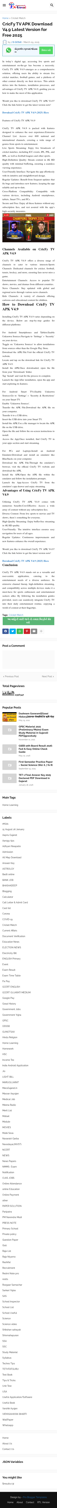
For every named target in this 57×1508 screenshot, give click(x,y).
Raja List (6, 1251)
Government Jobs (11, 1009)
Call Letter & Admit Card (15, 902)
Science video (9, 1324)
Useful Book (8, 1403)
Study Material (10, 1352)
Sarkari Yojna (9, 1290)
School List (8, 1307)
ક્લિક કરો (46, 50)
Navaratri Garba (10, 1138)
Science (6, 1318)
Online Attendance (12, 1183)
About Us (7, 1443)
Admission (7, 852)
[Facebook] (5, 631)
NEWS (5, 1155)
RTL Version (43, 1502)
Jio (3, 1071)
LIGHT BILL (8, 1077)
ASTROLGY (8, 869)
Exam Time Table (11, 975)
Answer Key (8, 863)
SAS (4, 1296)
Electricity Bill (9, 953)
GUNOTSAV (8, 1032)
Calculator (7, 897)
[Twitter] (13, 631)
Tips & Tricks (9, 1380)
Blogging (7, 891)
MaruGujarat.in (9, 1088)
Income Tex (8, 1060)
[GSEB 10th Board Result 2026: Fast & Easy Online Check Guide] (9, 749)
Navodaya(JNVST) (12, 1144)
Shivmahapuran (10, 1335)
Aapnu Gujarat (9, 835)
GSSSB (6, 1026)
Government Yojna (11, 1015)
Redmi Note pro (10, 1273)
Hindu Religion (9, 1037)
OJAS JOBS (8, 1178)
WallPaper (7, 1419)
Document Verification (13, 936)
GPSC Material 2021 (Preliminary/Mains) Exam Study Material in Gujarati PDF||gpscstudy (33, 731)
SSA (4, 1341)
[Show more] (41, 631)
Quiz (4, 1245)
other (5, 1200)
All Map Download (11, 857)
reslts (5, 1279)
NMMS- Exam (9, 1166)
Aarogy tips (8, 840)
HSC (4, 1054)
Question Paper (10, 1240)
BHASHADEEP (9, 885)
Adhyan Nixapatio (11, 846)
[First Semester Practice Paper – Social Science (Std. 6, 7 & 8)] (9, 765)
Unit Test (7, 1386)
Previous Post (12, 676)
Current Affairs (9, 930)
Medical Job (8, 1099)
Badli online (8, 874)
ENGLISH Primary (11, 958)
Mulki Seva (7, 1133)
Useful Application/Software (17, 1397)
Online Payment (10, 1195)
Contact (30, 1502)
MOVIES (6, 1127)
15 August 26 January (13, 829)
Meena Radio (9, 1105)
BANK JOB (7, 880)
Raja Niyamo (9, 1256)
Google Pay (8, 998)
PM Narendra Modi (12, 1217)
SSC (4, 1346)
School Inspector (11, 1301)
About (20, 1502)
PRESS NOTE (9, 1223)
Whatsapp (7, 1425)
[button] (4, 5)
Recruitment (8, 1268)
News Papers (9, 1161)
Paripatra (7, 1211)
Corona (6, 913)
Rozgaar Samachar (12, 1285)
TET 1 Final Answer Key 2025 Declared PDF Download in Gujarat (35, 778)
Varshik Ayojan (9, 1408)
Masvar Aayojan (10, 1093)
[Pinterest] (27, 631)
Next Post (47, 676)
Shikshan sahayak (11, 1329)
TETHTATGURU (10, 1369)
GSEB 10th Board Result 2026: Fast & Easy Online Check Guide (36, 748)
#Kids (5, 824)
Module (6, 1121)
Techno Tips (8, 1363)
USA (4, 1391)
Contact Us (8, 1449)
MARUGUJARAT (10, 1082)
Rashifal (6, 1262)
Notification (8, 1172)
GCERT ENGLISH (11, 987)
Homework (7, 1048)
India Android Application (15, 1065)
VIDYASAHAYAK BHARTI (14, 1414)
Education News (10, 942)
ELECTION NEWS (11, 947)
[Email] (34, 631)
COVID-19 (7, 919)
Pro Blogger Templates (35, 1497)
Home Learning (10, 805)
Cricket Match (18, 18)
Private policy (9, 1234)
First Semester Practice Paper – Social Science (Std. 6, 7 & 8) (36, 763)
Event (5, 964)
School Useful (9, 1313)
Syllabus (6, 1358)
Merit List (7, 1110)
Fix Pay (6, 981)
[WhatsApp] (20, 631)
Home (5, 18)
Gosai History (9, 1003)
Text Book (7, 1374)
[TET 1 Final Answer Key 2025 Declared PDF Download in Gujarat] (9, 778)
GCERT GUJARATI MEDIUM (16, 992)
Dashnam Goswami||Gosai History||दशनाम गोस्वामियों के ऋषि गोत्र (36, 715)
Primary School (10, 1228)
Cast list (6, 908)
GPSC (5, 1020)
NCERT (6, 1150)
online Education (11, 1189)
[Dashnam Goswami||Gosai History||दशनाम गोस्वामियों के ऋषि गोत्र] (9, 717)
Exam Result (8, 970)
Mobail (5, 1116)
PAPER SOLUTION (12, 1206)
